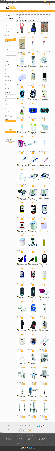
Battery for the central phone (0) (8, 77)
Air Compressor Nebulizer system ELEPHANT (22, 83)
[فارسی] (18, 1)
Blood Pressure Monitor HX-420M (44, 198)
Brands (18, 439)
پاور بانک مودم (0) (7, 99)
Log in (9, 1)
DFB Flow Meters (22, 396)
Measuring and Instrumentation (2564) (9, 41)
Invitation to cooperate (8, 440)
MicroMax (33, 379)
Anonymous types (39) (7, 111)
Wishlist (29, 440)
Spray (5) (6, 96)
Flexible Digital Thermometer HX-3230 (44, 166)
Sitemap (18, 443)
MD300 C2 (33, 115)
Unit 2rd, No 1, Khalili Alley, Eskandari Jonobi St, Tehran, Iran (25, 425)
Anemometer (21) (7, 107)
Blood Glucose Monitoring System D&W (22, 215)
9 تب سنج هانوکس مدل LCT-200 (22, 49)
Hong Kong (8, 15)
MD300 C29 (44, 115)
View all (10, 129)
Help (17, 440)
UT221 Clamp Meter (22, 33)
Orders (29, 439)
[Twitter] (39, 426)
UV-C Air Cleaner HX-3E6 (22, 297)
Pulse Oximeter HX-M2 (44, 99)
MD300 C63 (22, 99)
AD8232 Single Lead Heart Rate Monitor (44, 347)
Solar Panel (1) (6, 72)
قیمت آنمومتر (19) (7, 115)
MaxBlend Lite (22, 379)
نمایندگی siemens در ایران (10, 139)
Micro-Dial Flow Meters (33, 396)
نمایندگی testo (7, 140)
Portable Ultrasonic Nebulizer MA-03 (22, 67)
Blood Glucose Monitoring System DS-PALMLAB (33, 215)
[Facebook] (37, 426)
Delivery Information (19, 438)
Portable (8, 31)
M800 (44, 82)
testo (13, 133)
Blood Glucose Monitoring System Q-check (44, 215)
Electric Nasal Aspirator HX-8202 (22, 132)
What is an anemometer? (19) (8, 116)
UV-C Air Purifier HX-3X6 (33, 297)
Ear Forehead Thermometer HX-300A (22, 149)
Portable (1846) (7, 42)
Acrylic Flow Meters (44, 396)
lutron (8, 133)
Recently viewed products (42, 438)
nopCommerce (34, 448)
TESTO (6, 125)
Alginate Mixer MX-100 (44, 231)
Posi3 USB (33, 33)
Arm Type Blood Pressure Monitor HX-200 (33, 182)
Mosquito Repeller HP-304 (33, 330)
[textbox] (39, 4)
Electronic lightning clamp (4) (8, 80)
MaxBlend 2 (44, 363)
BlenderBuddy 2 (22, 363)
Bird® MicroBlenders (44, 379)
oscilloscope (11, 133)
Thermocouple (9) (7, 60)
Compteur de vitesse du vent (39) (8, 108)
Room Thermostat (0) (7, 93)
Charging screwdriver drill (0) (8, 103)
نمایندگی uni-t (11, 140)
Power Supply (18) (7, 119)
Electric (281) (8, 49)
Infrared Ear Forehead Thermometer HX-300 (33, 149)
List (20, 20)
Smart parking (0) (7, 68)
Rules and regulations (8, 439)
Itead (6, 126)
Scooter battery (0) (7, 64)
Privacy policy (7, 438)
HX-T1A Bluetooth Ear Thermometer (22, 182)
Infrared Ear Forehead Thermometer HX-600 (44, 149)
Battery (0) (6, 65)
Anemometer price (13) (7, 112)
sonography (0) (7, 61)
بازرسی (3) (8, 53)
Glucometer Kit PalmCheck (33, 82)
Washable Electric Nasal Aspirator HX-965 (44, 133)
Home (17, 13)
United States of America (10, 18)
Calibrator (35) (8, 46)
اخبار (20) (6, 100)
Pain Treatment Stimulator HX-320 (44, 298)
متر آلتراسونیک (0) (7, 76)
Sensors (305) (7, 57)
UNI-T (7, 25)
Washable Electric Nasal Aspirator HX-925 (33, 133)
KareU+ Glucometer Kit (44, 264)
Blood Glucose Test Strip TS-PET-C (22, 265)
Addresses (29, 438)
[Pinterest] (41, 426)
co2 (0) (6, 104)
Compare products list (42, 439)
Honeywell (8, 24)
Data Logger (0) (7, 81)
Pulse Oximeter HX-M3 (22, 115)
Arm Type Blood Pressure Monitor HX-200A (44, 182)
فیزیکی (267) (8, 50)
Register (7, 1)
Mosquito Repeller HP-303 (22, 330)
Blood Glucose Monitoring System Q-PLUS (22, 232)
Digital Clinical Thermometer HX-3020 (33, 166)
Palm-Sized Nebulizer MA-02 (44, 66)
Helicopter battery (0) (7, 73)
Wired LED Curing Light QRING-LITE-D (33, 50)
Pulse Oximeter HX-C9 (33, 99)
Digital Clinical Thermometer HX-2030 (22, 166)
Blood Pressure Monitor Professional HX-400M (33, 199)
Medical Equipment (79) (9, 45)
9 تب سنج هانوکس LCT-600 (44, 33)
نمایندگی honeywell (11, 137)
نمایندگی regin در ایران (8, 138)
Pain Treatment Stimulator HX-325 (22, 314)
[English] (19, 1)
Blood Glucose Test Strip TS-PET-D (33, 265)
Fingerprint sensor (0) (7, 84)
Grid (19, 20)
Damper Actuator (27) (7, 92)
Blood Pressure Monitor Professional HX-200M (22, 199)
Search (40, 440)
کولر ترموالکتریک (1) (7, 89)
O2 (7, 37)
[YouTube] (44, 426)
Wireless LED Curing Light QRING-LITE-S (44, 50)
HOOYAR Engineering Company (8, 122)
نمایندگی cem (7, 137)
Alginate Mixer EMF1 (33, 231)
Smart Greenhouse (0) (7, 69)
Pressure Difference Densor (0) (8, 85)
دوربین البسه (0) (7, 88)
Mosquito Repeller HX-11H (44, 330)
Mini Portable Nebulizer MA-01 (33, 66)
